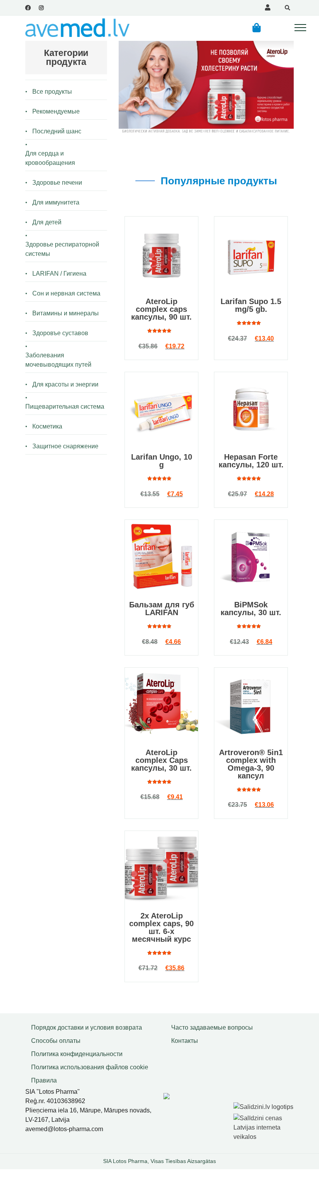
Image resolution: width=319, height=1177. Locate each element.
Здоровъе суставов (60, 333)
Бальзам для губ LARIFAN (161, 608)
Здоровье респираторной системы (62, 249)
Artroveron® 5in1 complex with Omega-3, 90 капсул (251, 764)
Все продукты (52, 91)
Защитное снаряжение (65, 446)
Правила (44, 1080)
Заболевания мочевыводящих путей (58, 360)
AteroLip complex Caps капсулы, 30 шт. (161, 760)
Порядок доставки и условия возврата (86, 1027)
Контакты (184, 1040)
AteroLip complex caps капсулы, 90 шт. (161, 309)
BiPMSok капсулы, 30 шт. (251, 608)
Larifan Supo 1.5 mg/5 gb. (251, 305)
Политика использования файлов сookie (89, 1067)
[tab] (205, 195)
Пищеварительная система (64, 406)
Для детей (46, 222)
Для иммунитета (55, 202)
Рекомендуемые (56, 111)
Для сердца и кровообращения (50, 158)
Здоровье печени (57, 182)
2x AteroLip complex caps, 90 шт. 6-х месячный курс (161, 927)
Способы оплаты (56, 1040)
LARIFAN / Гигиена (59, 273)
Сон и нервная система (66, 293)
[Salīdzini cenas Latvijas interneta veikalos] (264, 1126)
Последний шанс (56, 131)
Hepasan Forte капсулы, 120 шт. (251, 461)
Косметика (47, 426)
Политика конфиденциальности (77, 1054)
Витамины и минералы (65, 313)
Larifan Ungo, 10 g (161, 461)
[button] (256, 27)
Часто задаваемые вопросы (212, 1027)
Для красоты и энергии (65, 384)
